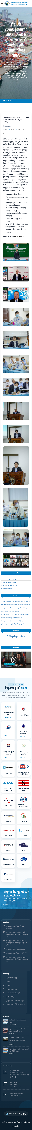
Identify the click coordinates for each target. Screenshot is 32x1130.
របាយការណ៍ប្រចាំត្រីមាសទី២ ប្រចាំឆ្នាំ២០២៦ (11, 578)
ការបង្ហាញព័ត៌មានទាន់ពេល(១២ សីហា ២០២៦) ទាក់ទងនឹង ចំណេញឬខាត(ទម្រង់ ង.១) (17, 934)
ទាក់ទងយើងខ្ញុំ (6, 904)
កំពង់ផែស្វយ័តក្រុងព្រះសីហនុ (16, 636)
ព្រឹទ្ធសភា (8, 985)
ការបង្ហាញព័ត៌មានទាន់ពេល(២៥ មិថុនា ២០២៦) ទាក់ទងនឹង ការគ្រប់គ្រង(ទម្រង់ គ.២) (16, 943)
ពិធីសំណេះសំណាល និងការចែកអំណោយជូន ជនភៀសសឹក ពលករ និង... (17, 1040)
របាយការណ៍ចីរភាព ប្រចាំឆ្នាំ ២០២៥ (9, 582)
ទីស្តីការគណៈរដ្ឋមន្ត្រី (11, 977)
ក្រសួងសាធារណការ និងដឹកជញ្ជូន (15, 1000)
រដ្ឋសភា (8, 981)
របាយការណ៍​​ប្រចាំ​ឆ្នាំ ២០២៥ (8, 588)
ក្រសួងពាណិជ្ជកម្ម (10, 997)
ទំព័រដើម (4, 100)
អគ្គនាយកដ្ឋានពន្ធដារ (11, 989)
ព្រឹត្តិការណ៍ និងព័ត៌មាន (10, 100)
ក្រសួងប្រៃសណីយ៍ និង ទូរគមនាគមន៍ (15, 1004)
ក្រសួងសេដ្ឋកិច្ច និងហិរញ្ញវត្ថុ (13, 993)
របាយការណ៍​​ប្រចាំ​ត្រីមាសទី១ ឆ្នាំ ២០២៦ (10, 585)
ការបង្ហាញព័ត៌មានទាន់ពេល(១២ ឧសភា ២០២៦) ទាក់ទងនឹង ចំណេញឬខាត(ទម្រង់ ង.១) (17, 959)
